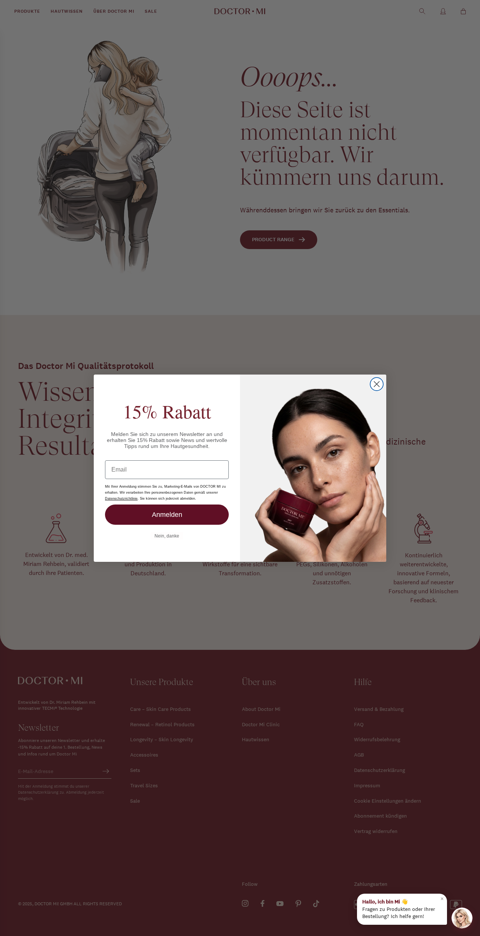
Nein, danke (166, 536)
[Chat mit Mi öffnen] (462, 918)
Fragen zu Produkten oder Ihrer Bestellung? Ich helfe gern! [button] (403, 907)
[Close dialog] (376, 384)
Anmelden (167, 514)
